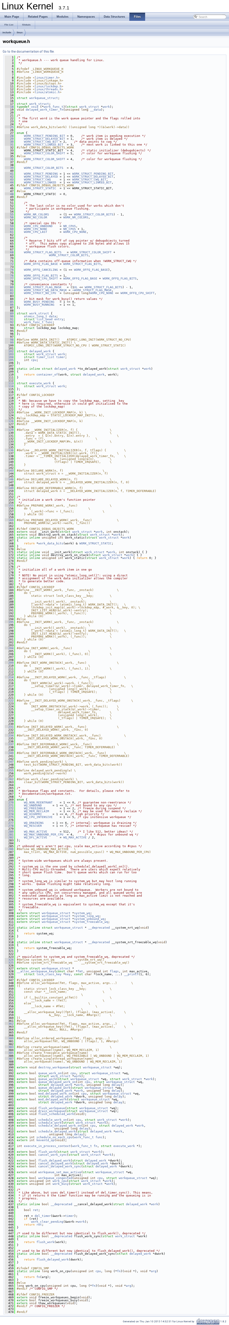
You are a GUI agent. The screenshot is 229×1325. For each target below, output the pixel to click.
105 (9, 360)
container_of (47, 374)
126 (9, 421)
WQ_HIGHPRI (33, 814)
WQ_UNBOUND (33, 805)
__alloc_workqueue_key (35, 971)
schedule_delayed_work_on (59, 1125)
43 (9, 179)
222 (9, 700)
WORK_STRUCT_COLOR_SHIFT (44, 153)
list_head (44, 319)
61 (9, 232)
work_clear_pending (47, 1221)
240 (9, 753)
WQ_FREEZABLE (34, 808)
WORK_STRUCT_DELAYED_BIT (44, 138)
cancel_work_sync (52, 1154)
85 (9, 301)
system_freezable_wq (91, 921)
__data (95, 109)
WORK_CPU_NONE (35, 229)
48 (9, 194)
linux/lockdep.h (48, 86)
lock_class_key (48, 974)
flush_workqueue (51, 1108)
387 (9, 1058)
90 (9, 316)
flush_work (47, 1151)
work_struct (39, 103)
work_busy (61, 1183)
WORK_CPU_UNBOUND (38, 226)
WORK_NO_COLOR (35, 217)
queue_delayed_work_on (57, 1082)
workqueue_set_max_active (59, 1172)
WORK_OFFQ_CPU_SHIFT (41, 278)
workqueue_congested (55, 1178)
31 (9, 144)
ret (35, 1210)
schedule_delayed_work (57, 1131)
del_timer (43, 1216)
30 (9, 141)
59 (9, 226)
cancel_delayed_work (55, 1163)
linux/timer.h (46, 77)
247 (9, 761)
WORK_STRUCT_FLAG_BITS (42, 252)
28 (9, 135)
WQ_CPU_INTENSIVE (38, 817)
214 (9, 677)
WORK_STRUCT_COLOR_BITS (43, 168)
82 (9, 293)
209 (9, 662)
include (6, 32)
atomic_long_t (35, 316)
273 (9, 811)
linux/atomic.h (47, 92)
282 (9, 837)
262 (9, 779)
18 (9, 106)
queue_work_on (49, 1073)
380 (9, 1038)
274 (9, 814)
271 (9, 805)
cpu (33, 360)
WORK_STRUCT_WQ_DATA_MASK (45, 290)
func (49, 322)
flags (114, 971)
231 (9, 726)
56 (9, 217)
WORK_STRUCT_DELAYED (41, 176)
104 (9, 357)
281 (9, 834)
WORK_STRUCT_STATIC (40, 188)
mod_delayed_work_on (55, 1093)
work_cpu (60, 1181)
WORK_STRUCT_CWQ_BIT (41, 141)
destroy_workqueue (53, 1067)
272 (9, 808)
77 (9, 278)
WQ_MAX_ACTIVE (35, 831)
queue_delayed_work (54, 1087)
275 (9, 817)
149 (9, 488)
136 (9, 450)
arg (153, 1271)
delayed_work (40, 351)
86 (9, 304)
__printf (131, 974)
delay (116, 1085)
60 (9, 229)
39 (9, 168)
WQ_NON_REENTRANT (38, 802)
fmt (80, 971)
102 (9, 351)
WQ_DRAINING (34, 823)
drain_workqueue (51, 1111)
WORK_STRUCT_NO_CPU (40, 293)
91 (9, 319)
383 (9, 1047)
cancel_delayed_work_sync (59, 1166)
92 (9, 322)
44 (9, 182)
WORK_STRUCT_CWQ (37, 179)
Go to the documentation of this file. (29, 51)
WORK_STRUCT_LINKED (40, 182)
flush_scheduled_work (56, 1114)
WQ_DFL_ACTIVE (35, 837)
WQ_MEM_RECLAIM (36, 811)
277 (9, 823)
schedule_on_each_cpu (54, 1137)
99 (9, 342)
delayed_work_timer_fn (44, 109)
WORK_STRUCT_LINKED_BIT (43, 144)
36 (9, 159)
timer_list (45, 357)
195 (9, 622)
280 (9, 831)
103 (9, 354)
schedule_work (49, 1122)
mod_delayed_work (52, 1099)
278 (9, 825)
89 (9, 313)
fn (95, 1146)
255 (9, 770)
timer (60, 357)
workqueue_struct (43, 98)
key (67, 974)
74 (9, 269)
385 (9, 1052)
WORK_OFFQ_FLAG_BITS (41, 275)
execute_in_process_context (47, 1146)
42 (9, 176)
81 (9, 290)
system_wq (82, 913)
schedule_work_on (52, 1119)
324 (9, 959)
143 (9, 470)
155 (9, 505)
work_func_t (53, 106)
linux (20, 32)
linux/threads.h (48, 89)
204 (9, 648)
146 (9, 479)
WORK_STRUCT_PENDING (41, 173)
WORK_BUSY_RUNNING (39, 304)
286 (9, 849)
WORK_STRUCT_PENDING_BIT (44, 135)
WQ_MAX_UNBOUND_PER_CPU (43, 834)
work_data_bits (50, 543)
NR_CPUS (69, 226)
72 (9, 264)
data (52, 316)
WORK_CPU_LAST (35, 232)
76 (9, 275)
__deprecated (99, 927)
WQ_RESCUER (33, 825)
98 (9, 339)
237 (9, 744)
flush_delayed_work (54, 1160)
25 (9, 127)
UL (76, 287)
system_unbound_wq (89, 919)
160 (9, 520)
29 (9, 138)
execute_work (40, 383)
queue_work (47, 1079)
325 (9, 962)
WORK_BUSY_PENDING (39, 301)
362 (9, 1023)
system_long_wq (86, 916)
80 (9, 287)
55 (9, 214)
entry (58, 319)
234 (9, 735)
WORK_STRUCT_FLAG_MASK (42, 287)
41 (9, 173)
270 (9, 802)
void (34, 106)
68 (9, 252)
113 (9, 383)
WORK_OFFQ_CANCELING (41, 269)
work (106, 106)
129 (9, 430)
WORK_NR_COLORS (36, 214)
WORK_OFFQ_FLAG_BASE (41, 264)
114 (9, 386)
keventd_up (45, 1140)
